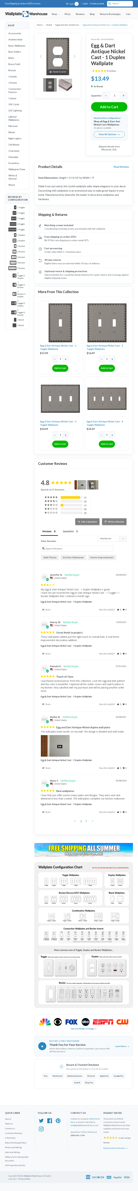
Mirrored (13, 126)
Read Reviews (121, 166)
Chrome (12, 82)
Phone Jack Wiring (13, 1147)
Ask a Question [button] (89, 521)
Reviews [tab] (46, 531)
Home (40, 25)
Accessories (14, 33)
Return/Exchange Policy (15, 1142)
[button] (119, 609)
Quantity (96, 95)
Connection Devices (14, 90)
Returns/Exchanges (110, 14)
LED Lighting (15, 110)
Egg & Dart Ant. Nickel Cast (67, 25)
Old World (13, 144)
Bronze (12, 70)
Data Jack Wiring (12, 1152)
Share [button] (48, 609)
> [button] (92, 821)
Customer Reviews (13, 1133)
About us (9, 1123)
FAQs (68, 14)
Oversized (13, 150)
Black (11, 57)
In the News (10, 1138)
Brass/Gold (14, 64)
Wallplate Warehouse (33, 1176)
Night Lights (14, 138)
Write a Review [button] (116, 521)
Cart (73, 4)
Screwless (13, 163)
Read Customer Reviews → (115, 1148)
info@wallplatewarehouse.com (84, 1125)
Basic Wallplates (16, 45)
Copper (12, 98)
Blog (92, 14)
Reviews (80, 14)
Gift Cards (13, 104)
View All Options (109, 134)
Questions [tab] (68, 531)
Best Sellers (14, 51)
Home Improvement (102, 557)
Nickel (11, 132)
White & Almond (12, 177)
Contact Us (10, 1128)
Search (8, 1119)
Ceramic (12, 76)
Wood (11, 184)
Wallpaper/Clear (16, 169)
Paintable (13, 157)
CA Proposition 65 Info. (15, 1165)
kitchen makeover (73, 557)
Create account (97, 3)
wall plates (49, 557)
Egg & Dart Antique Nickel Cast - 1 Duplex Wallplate (66, 601)
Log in (85, 3)
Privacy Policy (24, 1179)
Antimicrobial (15, 39)
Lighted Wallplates (13, 118)
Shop (55, 14)
